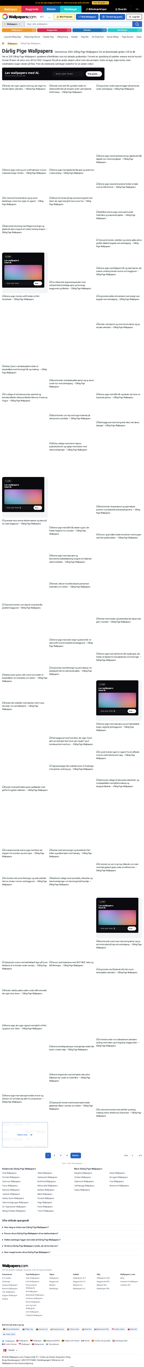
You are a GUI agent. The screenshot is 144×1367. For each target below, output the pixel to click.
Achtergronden (121, 1341)
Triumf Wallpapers (46, 1211)
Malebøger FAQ (103, 1288)
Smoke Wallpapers (46, 1198)
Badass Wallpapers (46, 1190)
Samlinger (6, 1281)
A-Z (42, 17)
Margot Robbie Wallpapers (14, 1211)
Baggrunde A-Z (79, 1281)
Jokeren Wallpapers (11, 1194)
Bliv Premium (66, 17)
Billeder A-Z (78, 1285)
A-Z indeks (6, 1278)
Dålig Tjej (29, 1329)
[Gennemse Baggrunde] (69, 30)
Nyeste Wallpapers (10, 1288)
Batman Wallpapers (11, 1190)
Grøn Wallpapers (32, 1278)
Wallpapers (10, 9)
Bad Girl (88, 1329)
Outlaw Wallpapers (82, 1177)
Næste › (75, 1155)
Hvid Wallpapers (9, 1173)
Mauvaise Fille (103, 1329)
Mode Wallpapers (33, 1302)
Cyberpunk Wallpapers (47, 1177)
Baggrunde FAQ (103, 1281)
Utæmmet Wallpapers (84, 1181)
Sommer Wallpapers (11, 1181)
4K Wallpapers (32, 1291)
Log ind (135, 17)
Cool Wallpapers (117, 1181)
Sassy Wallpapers (82, 1190)
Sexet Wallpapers (117, 1173)
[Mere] (137, 9)
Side (126, 1155)
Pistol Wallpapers (45, 1207)
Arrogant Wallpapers (119, 1177)
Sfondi (87, 1341)
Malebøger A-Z (79, 1288)
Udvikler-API (125, 1285)
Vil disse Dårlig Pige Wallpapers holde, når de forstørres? (31, 1246)
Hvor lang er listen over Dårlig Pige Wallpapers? (26, 1227)
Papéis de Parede (72, 1341)
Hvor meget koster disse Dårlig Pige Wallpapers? (27, 1252)
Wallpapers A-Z (79, 1278)
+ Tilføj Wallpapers (87, 17)
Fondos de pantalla (102, 1341)
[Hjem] (3, 43)
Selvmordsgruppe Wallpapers (15, 1202)
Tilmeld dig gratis (114, 17)
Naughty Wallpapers (83, 1173)
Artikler (5, 1299)
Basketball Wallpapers (35, 1295)
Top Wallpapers (8, 1292)
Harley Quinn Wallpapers (13, 1198)
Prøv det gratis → (100, 3)
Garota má (43, 1329)
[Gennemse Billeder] (104, 30)
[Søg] (137, 24)
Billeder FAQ (102, 1285)
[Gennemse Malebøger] (139, 30)
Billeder (51, 9)
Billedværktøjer (98, 9)
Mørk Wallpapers (45, 1194)
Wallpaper (37, 1341)
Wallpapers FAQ (103, 1278)
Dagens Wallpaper (9, 1295)
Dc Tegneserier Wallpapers (14, 1207)
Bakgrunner (39, 1344)
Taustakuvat (54, 1344)
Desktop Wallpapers (34, 1298)
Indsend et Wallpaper (129, 1281)
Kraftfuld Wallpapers (47, 1181)
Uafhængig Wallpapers (84, 1186)
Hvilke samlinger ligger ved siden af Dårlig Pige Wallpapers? (32, 1240)
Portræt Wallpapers (11, 1177)
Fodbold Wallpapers (34, 1315)
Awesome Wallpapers (119, 1186)
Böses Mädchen (12, 1329)
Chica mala (74, 1329)
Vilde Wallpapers (45, 1173)
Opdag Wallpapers (9, 1285)
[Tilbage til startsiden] (19, 16)
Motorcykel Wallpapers (48, 1186)
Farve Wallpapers (10, 1186)
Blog (122, 1278)
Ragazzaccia (58, 1329)
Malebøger (70, 9)
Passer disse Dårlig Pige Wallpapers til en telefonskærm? (31, 1233)
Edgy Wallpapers (45, 1202)
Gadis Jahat (119, 1329)
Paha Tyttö (10, 1334)
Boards (122, 9)
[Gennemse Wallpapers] (34, 30)
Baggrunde (32, 9)
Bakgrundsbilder (53, 1341)
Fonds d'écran (11, 1344)
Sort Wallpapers (32, 1312)
